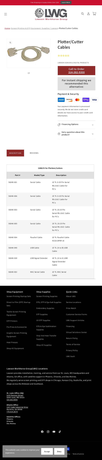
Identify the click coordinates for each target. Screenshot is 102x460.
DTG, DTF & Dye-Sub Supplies (48, 302)
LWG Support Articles (75, 320)
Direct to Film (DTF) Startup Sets (18, 304)
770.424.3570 (12, 412)
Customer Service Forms (76, 314)
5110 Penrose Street (15, 395)
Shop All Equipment (15, 348)
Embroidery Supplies (45, 308)
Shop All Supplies (44, 345)
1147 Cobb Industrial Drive (17, 407)
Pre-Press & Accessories (17, 327)
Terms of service (78, 454)
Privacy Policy (72, 350)
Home (7, 28)
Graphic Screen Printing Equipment (17, 334)
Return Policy (72, 338)
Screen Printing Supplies (46, 296)
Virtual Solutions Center (76, 332)
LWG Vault (70, 356)
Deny (59, 452)
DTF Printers (12, 321)
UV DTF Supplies (43, 320)
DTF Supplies (42, 314)
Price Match (71, 308)
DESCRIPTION (15, 153)
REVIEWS (34, 153)
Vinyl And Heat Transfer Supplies (46, 337)
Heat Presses (12, 342)
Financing (70, 326)
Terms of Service (73, 344)
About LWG (71, 296)
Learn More (66, 2)
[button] (5, 14)
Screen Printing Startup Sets (19, 296)
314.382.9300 (12, 400)
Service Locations (73, 302)
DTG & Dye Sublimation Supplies (46, 328)
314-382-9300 (76, 72)
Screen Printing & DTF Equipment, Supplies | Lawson (34, 28)
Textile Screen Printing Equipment (16, 313)
